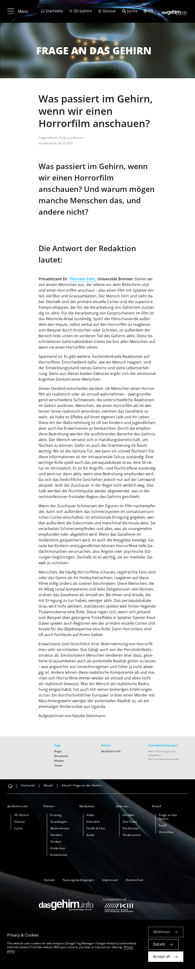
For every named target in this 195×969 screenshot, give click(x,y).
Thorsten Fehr (82, 278)
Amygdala (122, 540)
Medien (59, 761)
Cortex (113, 301)
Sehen (58, 765)
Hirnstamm (60, 468)
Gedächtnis (49, 540)
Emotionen (61, 756)
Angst (58, 751)
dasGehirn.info (111, 751)
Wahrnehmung (76, 422)
